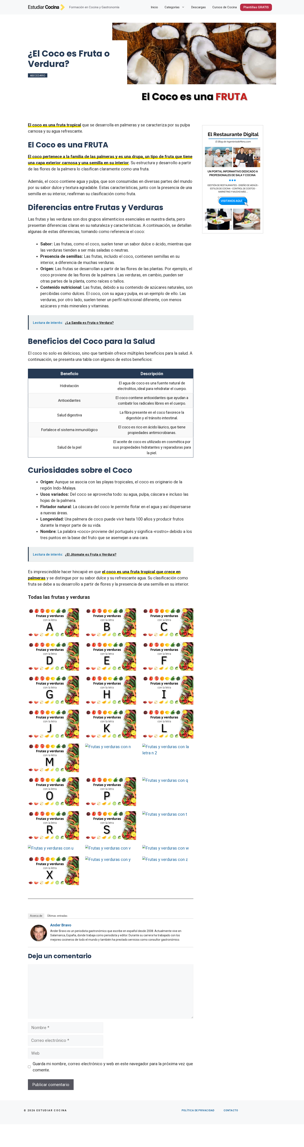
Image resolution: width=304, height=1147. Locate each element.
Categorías (172, 7)
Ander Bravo (60, 925)
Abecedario (37, 75)
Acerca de (36, 915)
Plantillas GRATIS (256, 7)
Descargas (198, 7)
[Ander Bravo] (38, 939)
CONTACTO (231, 1110)
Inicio (154, 7)
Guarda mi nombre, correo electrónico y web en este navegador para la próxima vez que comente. (113, 1066)
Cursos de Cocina (224, 7)
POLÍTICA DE (198, 1110)
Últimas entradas (57, 915)
